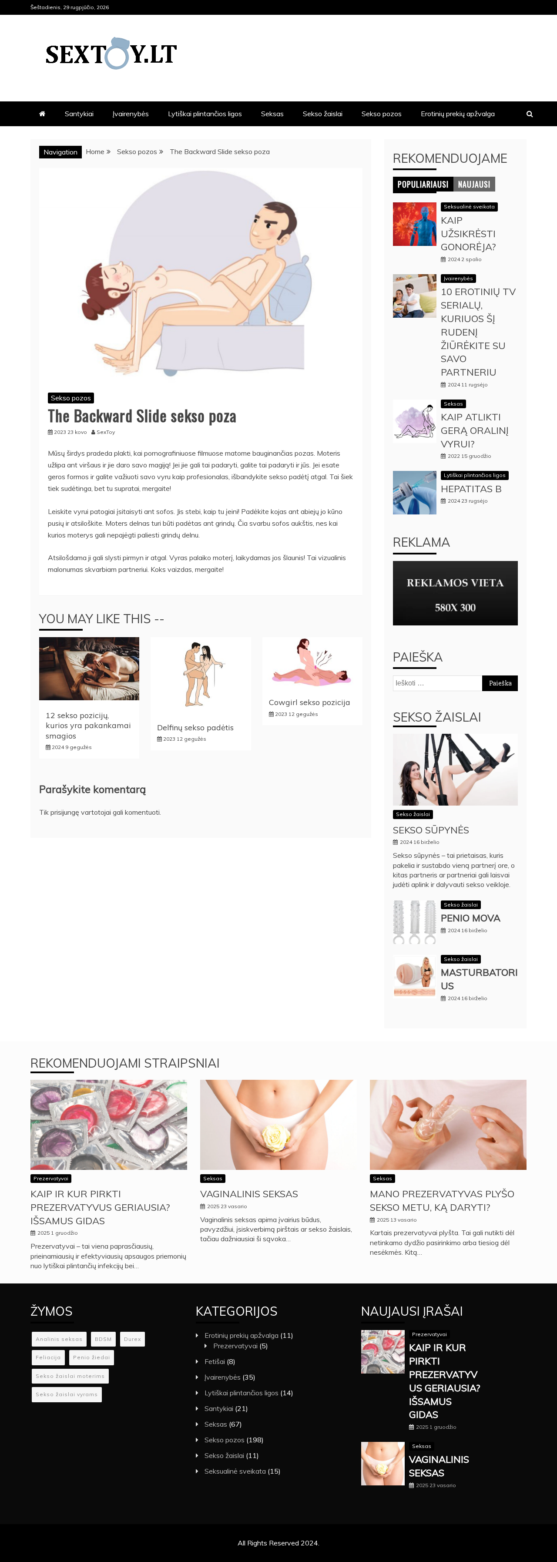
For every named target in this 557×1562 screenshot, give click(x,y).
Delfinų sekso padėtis (195, 727)
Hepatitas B (471, 489)
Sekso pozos (382, 113)
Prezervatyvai (51, 1178)
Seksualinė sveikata (469, 206)
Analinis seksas (59, 1339)
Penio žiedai (91, 1357)
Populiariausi (423, 184)
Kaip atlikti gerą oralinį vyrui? (475, 430)
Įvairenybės (131, 113)
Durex (132, 1339)
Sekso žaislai (322, 113)
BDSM (103, 1339)
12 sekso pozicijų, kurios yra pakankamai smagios (88, 725)
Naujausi (474, 184)
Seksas (272, 113)
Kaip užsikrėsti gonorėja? (468, 233)
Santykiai (79, 113)
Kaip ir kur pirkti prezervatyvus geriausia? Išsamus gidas (100, 1207)
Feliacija (48, 1357)
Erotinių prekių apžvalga (458, 113)
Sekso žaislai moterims (70, 1376)
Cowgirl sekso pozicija (309, 702)
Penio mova (470, 918)
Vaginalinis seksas (249, 1194)
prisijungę (64, 812)
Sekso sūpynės (431, 830)
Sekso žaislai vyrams (67, 1394)
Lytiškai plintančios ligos (205, 113)
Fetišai (215, 1361)
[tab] (423, 184)
